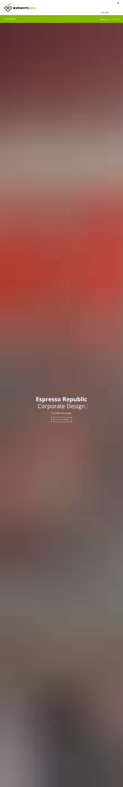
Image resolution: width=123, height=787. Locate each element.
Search (118, 3)
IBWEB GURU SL (104, 19)
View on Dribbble (62, 419)
